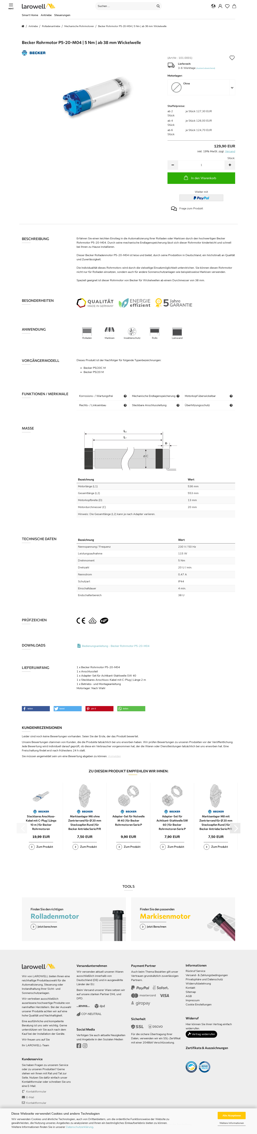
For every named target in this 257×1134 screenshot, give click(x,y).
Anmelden (114, 756)
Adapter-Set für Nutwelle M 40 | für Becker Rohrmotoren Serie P (128, 820)
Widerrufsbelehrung (198, 984)
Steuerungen (62, 15)
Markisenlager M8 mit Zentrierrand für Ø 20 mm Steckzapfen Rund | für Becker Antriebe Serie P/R (215, 822)
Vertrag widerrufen (203, 1034)
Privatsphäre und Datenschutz (204, 979)
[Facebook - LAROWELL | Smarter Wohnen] (79, 1047)
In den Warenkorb (203, 178)
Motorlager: (174, 76)
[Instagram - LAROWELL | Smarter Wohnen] (85, 1047)
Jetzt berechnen (47, 926)
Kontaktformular (36, 1092)
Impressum (193, 1000)
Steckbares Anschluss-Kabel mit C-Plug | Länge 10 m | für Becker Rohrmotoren (41, 822)
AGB (189, 996)
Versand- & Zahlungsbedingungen (207, 975)
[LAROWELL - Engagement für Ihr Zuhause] (40, 6)
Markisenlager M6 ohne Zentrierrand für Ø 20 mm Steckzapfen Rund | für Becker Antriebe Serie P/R (84, 822)
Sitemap (191, 992)
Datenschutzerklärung (79, 1127)
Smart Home (30, 15)
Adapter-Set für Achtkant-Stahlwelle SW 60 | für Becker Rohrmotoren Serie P (172, 822)
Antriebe (46, 15)
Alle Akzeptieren (232, 1115)
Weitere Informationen (231, 1123)
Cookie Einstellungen (199, 1004)
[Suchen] (158, 6)
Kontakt (190, 988)
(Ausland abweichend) (205, 68)
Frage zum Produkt (191, 208)
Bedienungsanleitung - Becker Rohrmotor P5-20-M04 (115, 646)
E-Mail (30, 1097)
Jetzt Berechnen (156, 926)
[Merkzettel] (227, 6)
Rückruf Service (195, 971)
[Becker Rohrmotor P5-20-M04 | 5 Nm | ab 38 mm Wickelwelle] (92, 95)
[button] (213, 6)
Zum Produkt (44, 846)
